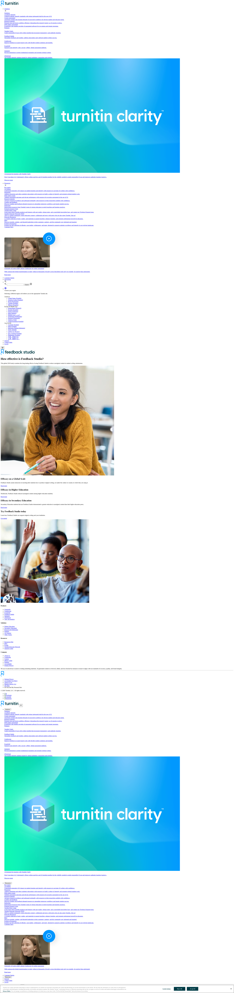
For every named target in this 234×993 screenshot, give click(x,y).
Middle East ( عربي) (14, 315)
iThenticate (7, 617)
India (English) (12, 326)
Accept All (192, 988)
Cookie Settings (167, 988)
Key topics (7, 187)
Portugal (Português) (14, 318)
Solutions (7, 9)
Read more (4, 486)
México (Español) (13, 305)
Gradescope (7, 611)
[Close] (231, 989)
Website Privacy (9, 679)
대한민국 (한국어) (14, 332)
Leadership (7, 657)
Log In (6, 344)
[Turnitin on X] (5, 693)
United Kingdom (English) (15, 321)
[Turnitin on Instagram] (8, 698)
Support (6, 340)
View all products (9, 619)
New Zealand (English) (15, 333)
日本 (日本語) (12, 330)
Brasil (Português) (13, 301)
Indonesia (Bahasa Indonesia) (16, 328)
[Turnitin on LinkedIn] (7, 697)
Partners (6, 631)
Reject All (179, 988)
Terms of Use (8, 682)
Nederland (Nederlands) (15, 316)
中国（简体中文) (13, 337)
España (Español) (13, 310)
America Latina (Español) (15, 300)
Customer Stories (9, 278)
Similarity (7, 616)
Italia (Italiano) (12, 313)
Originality (7, 609)
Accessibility (8, 664)
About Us (7, 655)
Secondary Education (10, 628)
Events (6, 645)
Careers (6, 659)
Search (27, 284)
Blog (5, 643)
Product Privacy (9, 665)
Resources (7, 183)
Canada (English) (13, 303)
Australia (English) (13, 325)
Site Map (7, 686)
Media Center (8, 660)
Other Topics (8, 634)
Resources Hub (8, 642)
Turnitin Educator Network (12, 647)
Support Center (8, 648)
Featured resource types (11, 209)
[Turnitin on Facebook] (8, 695)
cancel (31, 284)
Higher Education (9, 626)
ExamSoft (7, 613)
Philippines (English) (14, 335)
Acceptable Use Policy (11, 681)
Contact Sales (8, 342)
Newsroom (7, 279)
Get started (4, 518)
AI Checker (7, 633)
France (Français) (13, 311)
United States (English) (14, 298)
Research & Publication (11, 630)
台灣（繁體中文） (14, 339)
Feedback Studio (9, 614)
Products (6, 28)
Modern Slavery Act (10, 684)
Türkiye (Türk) (12, 320)
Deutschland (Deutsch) (14, 308)
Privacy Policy (7, 991)
